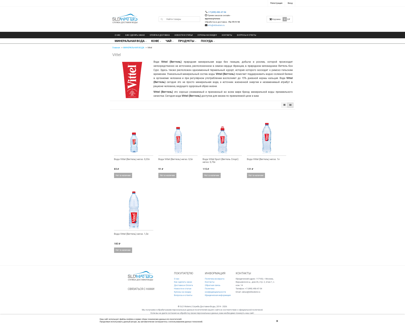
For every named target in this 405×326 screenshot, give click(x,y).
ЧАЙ (168, 41)
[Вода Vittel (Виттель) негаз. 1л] (266, 134)
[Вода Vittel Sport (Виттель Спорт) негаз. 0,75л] (222, 134)
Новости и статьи (182, 288)
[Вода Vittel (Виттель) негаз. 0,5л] (178, 134)
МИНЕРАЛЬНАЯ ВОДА (130, 41)
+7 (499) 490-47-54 (217, 12)
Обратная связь (212, 285)
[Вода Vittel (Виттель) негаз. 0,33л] (133, 134)
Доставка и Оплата (183, 285)
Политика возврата (214, 279)
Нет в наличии (123, 175)
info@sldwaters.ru (216, 25)
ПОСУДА (207, 41)
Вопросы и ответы (246, 35)
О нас (117, 35)
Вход (290, 3)
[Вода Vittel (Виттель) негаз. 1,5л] (133, 209)
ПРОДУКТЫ (186, 41)
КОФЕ (155, 41)
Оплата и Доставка (160, 35)
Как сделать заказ (135, 35)
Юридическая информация (218, 295)
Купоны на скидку (207, 35)
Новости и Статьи (183, 35)
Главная (116, 47)
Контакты (227, 35)
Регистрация (276, 3)
